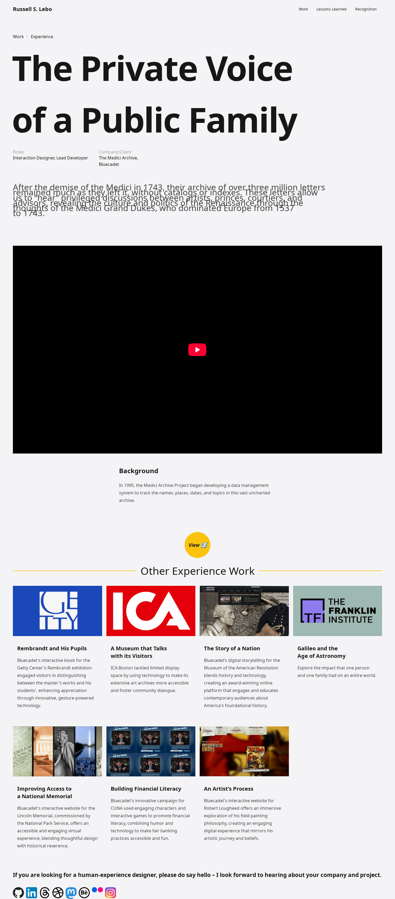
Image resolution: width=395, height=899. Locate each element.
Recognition (366, 9)
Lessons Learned (332, 9)
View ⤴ (198, 545)
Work (303, 9)
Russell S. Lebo (32, 9)
